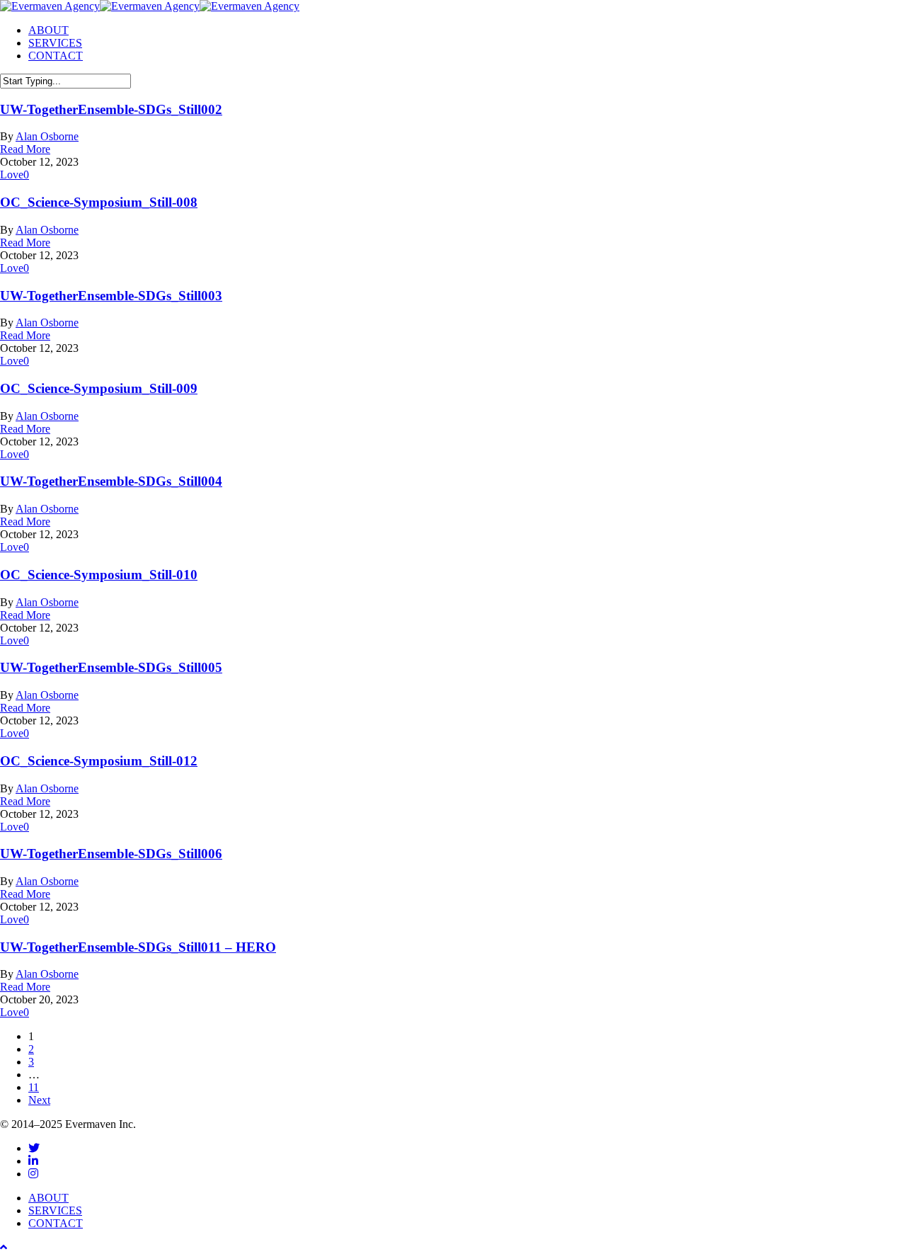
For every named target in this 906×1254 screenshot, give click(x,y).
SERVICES (55, 1210)
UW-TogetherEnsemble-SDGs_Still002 (111, 109)
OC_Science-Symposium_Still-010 (98, 574)
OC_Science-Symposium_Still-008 (98, 202)
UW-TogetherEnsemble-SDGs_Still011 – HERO (138, 947)
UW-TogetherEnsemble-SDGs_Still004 (111, 481)
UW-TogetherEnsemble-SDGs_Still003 (111, 295)
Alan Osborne (47, 136)
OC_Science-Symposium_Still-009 (98, 388)
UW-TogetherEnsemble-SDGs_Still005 (111, 667)
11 (33, 1087)
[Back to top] (3, 1247)
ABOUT (48, 1198)
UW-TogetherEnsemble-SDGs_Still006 (111, 853)
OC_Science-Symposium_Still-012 (98, 760)
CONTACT (55, 1223)
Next (39, 1100)
